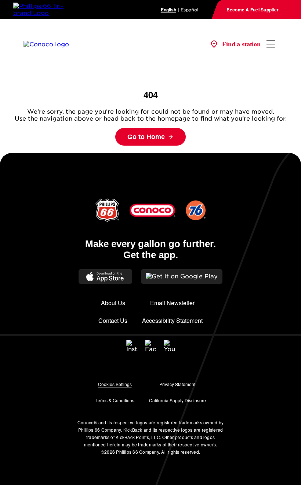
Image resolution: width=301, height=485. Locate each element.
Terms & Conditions (114, 400)
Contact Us (112, 320)
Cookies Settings (115, 384)
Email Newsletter (172, 303)
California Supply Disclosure (177, 400)
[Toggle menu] (271, 44)
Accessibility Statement (172, 320)
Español (189, 10)
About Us (113, 303)
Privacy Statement (177, 384)
